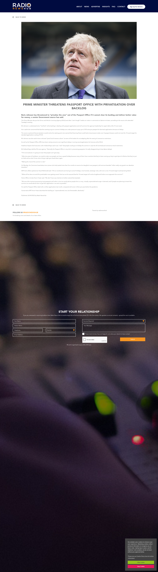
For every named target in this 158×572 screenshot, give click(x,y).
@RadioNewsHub (30, 212)
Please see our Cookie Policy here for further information (141, 557)
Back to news (21, 17)
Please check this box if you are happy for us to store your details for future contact (107, 334)
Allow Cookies (141, 562)
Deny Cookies (141, 566)
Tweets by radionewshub (99, 210)
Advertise (95, 7)
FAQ (113, 7)
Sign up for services (136, 6)
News (86, 7)
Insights (106, 7)
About (79, 7)
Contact (121, 7)
